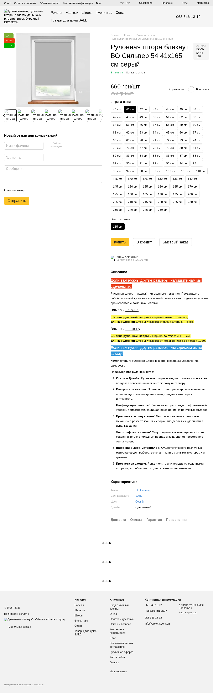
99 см (157, 171)
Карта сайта (117, 657)
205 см (117, 202)
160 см (162, 186)
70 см (143, 140)
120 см (132, 178)
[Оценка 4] (51, 190)
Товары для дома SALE (69, 20)
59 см (183, 124)
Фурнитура (104, 12)
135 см (177, 178)
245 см (147, 209)
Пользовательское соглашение (121, 645)
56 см (143, 124)
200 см (192, 194)
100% (138, 495)
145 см (117, 186)
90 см (130, 163)
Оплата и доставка (25, 3)
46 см (197, 109)
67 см (197, 132)
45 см (183, 109)
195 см (177, 194)
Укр (122, 3)
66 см (183, 132)
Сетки (120, 12)
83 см (130, 155)
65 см (170, 132)
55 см (130, 124)
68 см (117, 140)
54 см (117, 124)
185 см (147, 194)
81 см (197, 148)
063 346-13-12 (188, 17)
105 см (186, 171)
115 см (117, 178)
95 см (197, 163)
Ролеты (56, 12)
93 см (170, 163)
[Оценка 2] (38, 190)
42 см (143, 109)
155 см (147, 186)
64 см (157, 132)
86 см (170, 155)
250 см (162, 209)
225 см (177, 202)
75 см (117, 148)
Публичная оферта (121, 652)
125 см (147, 178)
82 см (117, 155)
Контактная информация (78, 3)
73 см (183, 140)
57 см (157, 124)
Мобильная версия (19, 626)
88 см (197, 155)
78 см (157, 148)
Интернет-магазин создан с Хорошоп (23, 684)
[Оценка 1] (31, 190)
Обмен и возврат (50, 3)
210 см (132, 202)
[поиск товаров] (162, 16)
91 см (143, 163)
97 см (130, 171)
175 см (117, 194)
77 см (143, 148)
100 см (171, 171)
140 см (192, 178)
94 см (183, 163)
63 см (143, 132)
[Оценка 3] (44, 190)
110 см (200, 171)
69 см (130, 140)
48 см (130, 117)
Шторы (87, 12)
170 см (192, 186)
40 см (117, 109)
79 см (170, 148)
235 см (117, 209)
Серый (139, 501)
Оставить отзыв (135, 72)
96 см (117, 171)
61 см (117, 132)
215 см (147, 202)
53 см (197, 117)
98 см (143, 171)
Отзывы (114, 662)
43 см (157, 109)
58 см (170, 124)
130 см (162, 178)
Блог (99, 3)
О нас (7, 3)
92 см (157, 163)
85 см (157, 155)
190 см (162, 194)
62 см (130, 132)
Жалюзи (72, 12)
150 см (132, 186)
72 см (170, 140)
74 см (197, 140)
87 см (183, 155)
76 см (130, 148)
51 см (170, 117)
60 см (197, 124)
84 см (143, 155)
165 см (177, 186)
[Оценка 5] (58, 190)
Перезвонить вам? (156, 610)
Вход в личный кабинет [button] (119, 607)
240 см (132, 209)
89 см (117, 163)
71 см (157, 140)
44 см (170, 109)
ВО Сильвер (143, 490)
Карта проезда (188, 612)
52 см (183, 117)
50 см (157, 117)
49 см (143, 117)
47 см (117, 117)
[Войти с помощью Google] (73, 145)
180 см (132, 194)
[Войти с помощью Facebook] (66, 145)
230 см (192, 202)
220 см (162, 202)
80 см (183, 148)
